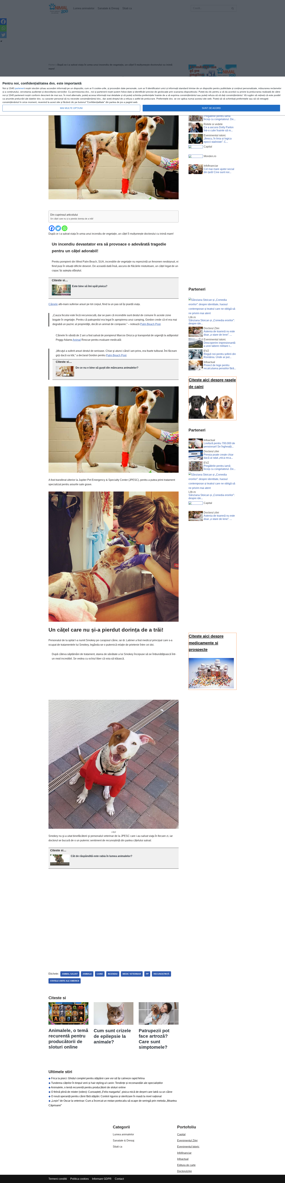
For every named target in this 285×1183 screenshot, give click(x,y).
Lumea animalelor (123, 1134)
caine (100, 974)
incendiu (113, 974)
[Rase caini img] (211, 417)
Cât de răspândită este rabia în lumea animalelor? (101, 856)
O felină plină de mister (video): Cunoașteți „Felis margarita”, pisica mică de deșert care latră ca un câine (111, 1091)
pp (147, 974)
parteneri (19, 88)
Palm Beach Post (150, 324)
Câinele (53, 304)
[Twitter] (58, 228)
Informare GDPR (101, 1178)
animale (87, 974)
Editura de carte (186, 1165)
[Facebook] (52, 228)
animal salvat (70, 974)
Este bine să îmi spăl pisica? (89, 286)
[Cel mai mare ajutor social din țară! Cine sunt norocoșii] (196, 169)
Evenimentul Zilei (187, 1140)
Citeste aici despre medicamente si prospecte (206, 643)
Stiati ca (117, 1146)
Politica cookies (79, 1178)
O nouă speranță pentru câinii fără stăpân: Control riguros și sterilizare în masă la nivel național (106, 1096)
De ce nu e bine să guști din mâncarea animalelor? (107, 367)
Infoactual (183, 1159)
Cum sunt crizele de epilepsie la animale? (112, 1036)
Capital (181, 1134)
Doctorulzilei (184, 1171)
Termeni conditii (57, 1178)
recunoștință (161, 974)
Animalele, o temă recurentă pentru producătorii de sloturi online (88, 1087)
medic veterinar (132, 974)
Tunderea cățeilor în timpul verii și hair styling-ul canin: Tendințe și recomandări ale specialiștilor (107, 1083)
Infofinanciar (184, 1152)
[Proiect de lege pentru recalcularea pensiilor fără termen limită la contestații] (196, 366)
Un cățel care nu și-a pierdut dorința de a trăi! (71, 218)
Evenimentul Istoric (188, 1146)
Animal (77, 339)
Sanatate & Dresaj (123, 1140)
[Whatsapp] (64, 228)
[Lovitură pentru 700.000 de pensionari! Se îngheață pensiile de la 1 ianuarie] (196, 444)
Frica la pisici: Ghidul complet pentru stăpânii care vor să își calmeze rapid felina (98, 1078)
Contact (119, 1178)
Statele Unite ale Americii (64, 981)
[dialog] (142, 96)
